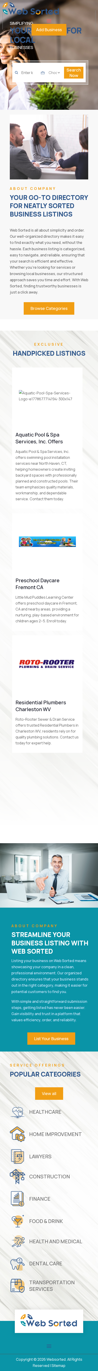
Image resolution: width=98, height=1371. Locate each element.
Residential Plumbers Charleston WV (40, 706)
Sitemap (58, 1365)
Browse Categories (49, 308)
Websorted (56, 1359)
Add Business (49, 29)
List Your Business (51, 1038)
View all (49, 1093)
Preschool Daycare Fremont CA (37, 584)
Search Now (74, 72)
